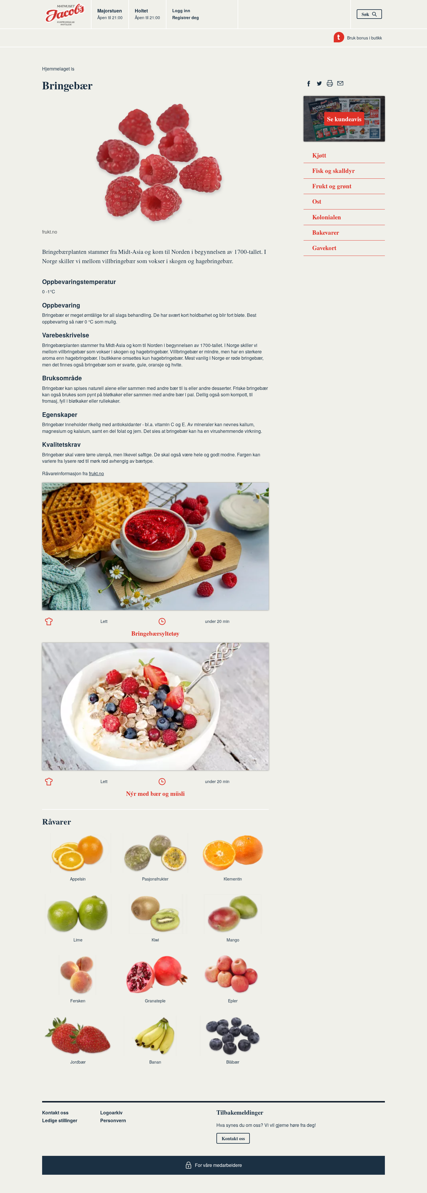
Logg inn (181, 10)
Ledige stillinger (59, 1120)
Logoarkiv (111, 1112)
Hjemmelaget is (58, 68)
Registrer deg (185, 17)
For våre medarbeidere (218, 1165)
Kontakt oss (55, 1112)
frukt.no (96, 473)
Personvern (113, 1120)
